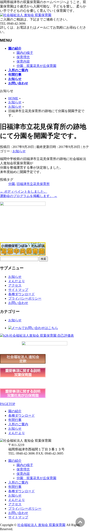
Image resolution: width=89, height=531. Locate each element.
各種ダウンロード (21, 294)
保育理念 (23, 57)
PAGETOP (7, 404)
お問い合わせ (18, 303)
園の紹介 (15, 411)
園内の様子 (25, 52)
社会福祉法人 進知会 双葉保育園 (41, 525)
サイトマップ (18, 290)
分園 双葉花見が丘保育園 (36, 66)
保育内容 (23, 61)
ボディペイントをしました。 (23, 191)
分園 (11, 184)
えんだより (16, 281)
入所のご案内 (18, 424)
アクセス (15, 285)
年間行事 (15, 420)
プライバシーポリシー (24, 298)
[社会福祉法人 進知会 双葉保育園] (25, 15)
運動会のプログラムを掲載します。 (28, 196)
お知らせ (19, 151)
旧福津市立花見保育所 (33, 184)
